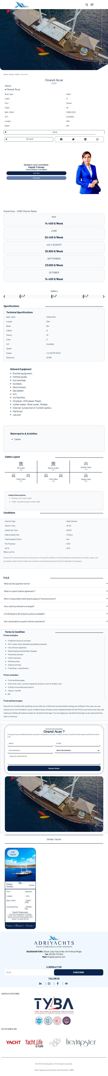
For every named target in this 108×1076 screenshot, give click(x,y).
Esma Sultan (9, 885)
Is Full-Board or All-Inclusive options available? (24, 613)
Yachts (11, 74)
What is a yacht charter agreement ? (19, 591)
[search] (86, 5)
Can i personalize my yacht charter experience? (24, 621)
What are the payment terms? (17, 583)
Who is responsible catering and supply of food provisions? (30, 598)
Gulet (17, 74)
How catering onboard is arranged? (19, 606)
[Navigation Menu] (92, 4)
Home (6, 74)
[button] (54, 132)
